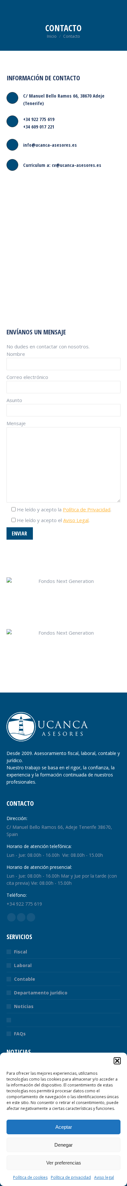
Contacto (25, 1020)
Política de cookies (30, 1177)
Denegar (63, 1145)
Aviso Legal (76, 520)
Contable (24, 979)
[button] (117, 1061)
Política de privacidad (71, 1177)
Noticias (24, 1006)
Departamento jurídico (40, 993)
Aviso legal (104, 1177)
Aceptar (63, 1127)
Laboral (23, 965)
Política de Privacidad (86, 509)
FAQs (20, 1034)
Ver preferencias (63, 1163)
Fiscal (20, 952)
